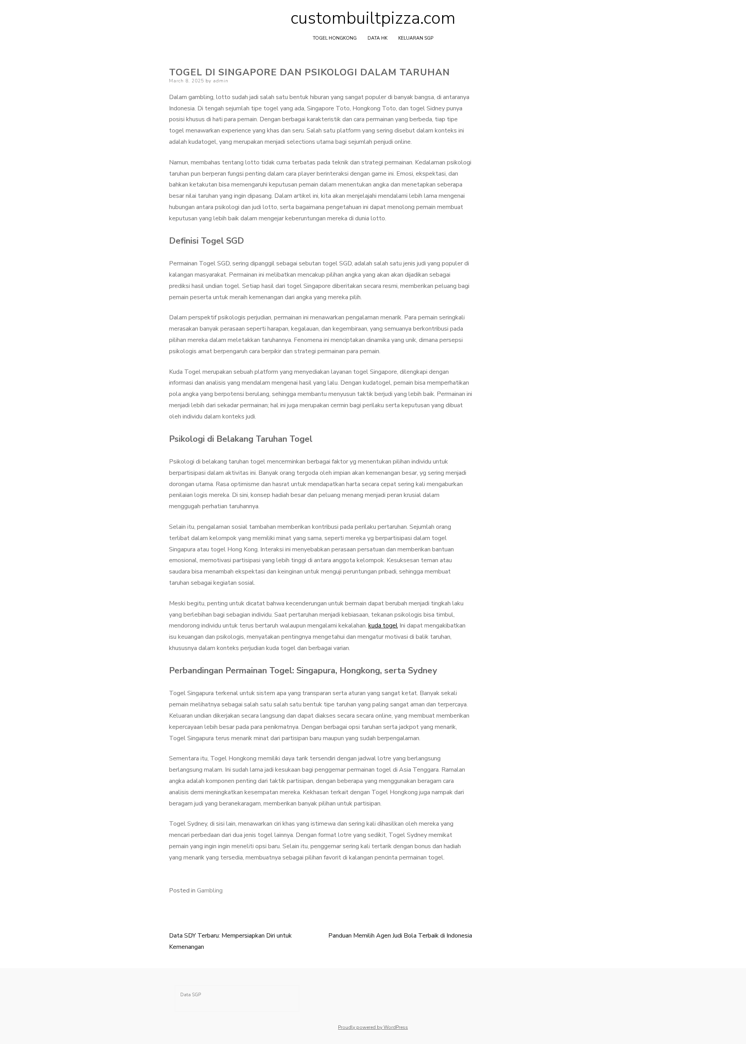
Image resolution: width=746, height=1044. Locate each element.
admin (220, 81)
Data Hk (377, 38)
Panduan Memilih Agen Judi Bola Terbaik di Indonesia (400, 935)
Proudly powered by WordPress (373, 1027)
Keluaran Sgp (415, 38)
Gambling (210, 890)
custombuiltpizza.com (373, 18)
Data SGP (190, 995)
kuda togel (383, 625)
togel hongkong (335, 38)
